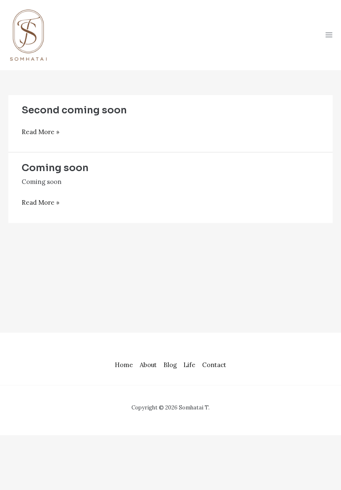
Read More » (40, 131)
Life (189, 365)
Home (124, 365)
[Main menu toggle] (329, 35)
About (148, 365)
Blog (170, 365)
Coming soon (55, 168)
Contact (214, 365)
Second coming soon (74, 110)
